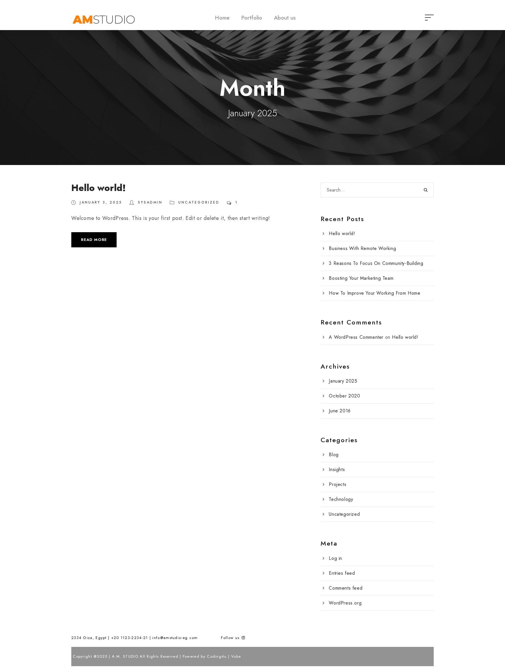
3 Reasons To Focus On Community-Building (376, 263)
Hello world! (98, 188)
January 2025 (343, 381)
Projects (337, 484)
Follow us (231, 637)
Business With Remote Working (362, 248)
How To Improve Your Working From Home (374, 293)
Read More (94, 239)
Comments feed (345, 588)
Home (222, 18)
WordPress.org (345, 603)
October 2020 (344, 396)
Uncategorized (198, 202)
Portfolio (251, 18)
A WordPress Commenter (356, 337)
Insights (337, 469)
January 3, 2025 (101, 202)
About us (285, 18)
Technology (341, 499)
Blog (333, 454)
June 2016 (339, 410)
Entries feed (342, 573)
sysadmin (150, 202)
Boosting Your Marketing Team (361, 278)
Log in (335, 558)
